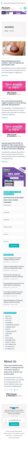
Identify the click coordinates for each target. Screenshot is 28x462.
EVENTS (7, 329)
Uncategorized (9, 349)
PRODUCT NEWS (10, 342)
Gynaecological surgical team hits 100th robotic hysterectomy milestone (14, 285)
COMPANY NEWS (10, 327)
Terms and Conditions (14, 437)
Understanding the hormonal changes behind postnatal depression (12, 259)
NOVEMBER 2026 (10, 340)
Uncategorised (9, 346)
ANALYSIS (8, 316)
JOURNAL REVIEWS (10, 331)
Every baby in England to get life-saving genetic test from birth (13, 292)
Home (6, 31)
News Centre (9, 338)
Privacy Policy (9, 435)
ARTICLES (8, 320)
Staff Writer (6, 262)
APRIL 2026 (8, 318)
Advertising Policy (17, 435)
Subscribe (14, 245)
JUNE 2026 (8, 333)
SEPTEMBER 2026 (10, 344)
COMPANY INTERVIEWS (12, 325)
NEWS (7, 336)
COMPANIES (9, 323)
